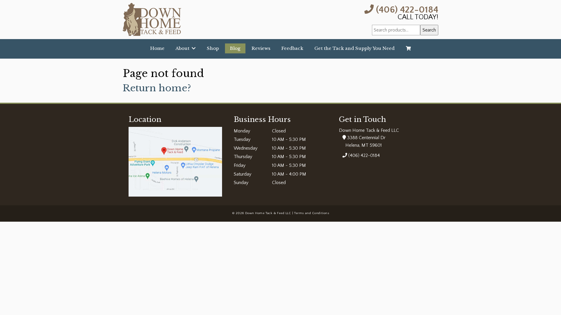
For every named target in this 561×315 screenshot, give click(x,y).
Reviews (261, 48)
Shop (213, 48)
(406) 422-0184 (406, 9)
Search (429, 30)
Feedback (292, 48)
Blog (235, 48)
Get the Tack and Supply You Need (354, 48)
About (184, 48)
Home (157, 48)
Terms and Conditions (311, 213)
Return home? (157, 88)
